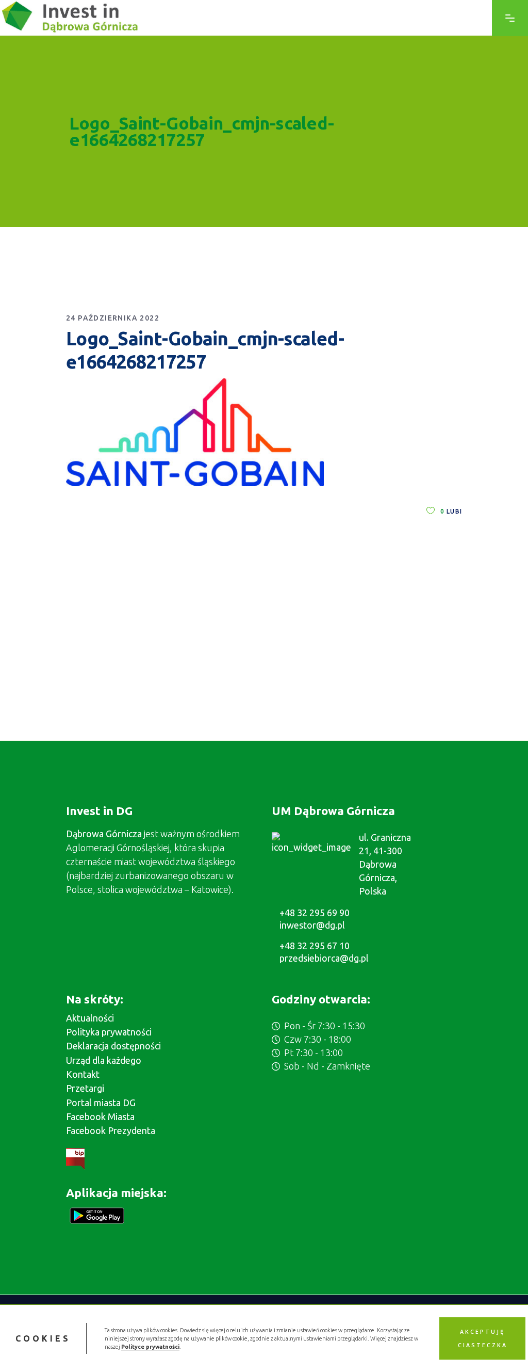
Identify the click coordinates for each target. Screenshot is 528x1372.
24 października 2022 (112, 318)
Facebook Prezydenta (110, 1130)
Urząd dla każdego (103, 1060)
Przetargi (85, 1088)
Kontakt (83, 1074)
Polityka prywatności (109, 1032)
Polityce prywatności (150, 1347)
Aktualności (90, 1018)
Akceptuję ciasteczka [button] (482, 1338)
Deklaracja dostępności (113, 1046)
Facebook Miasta (100, 1116)
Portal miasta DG (101, 1102)
